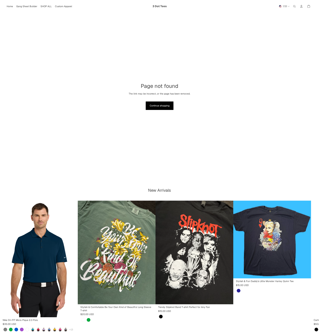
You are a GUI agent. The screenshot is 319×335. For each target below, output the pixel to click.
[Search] (294, 6)
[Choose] (73, 312)
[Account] (301, 6)
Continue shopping (159, 105)
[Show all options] (71, 329)
